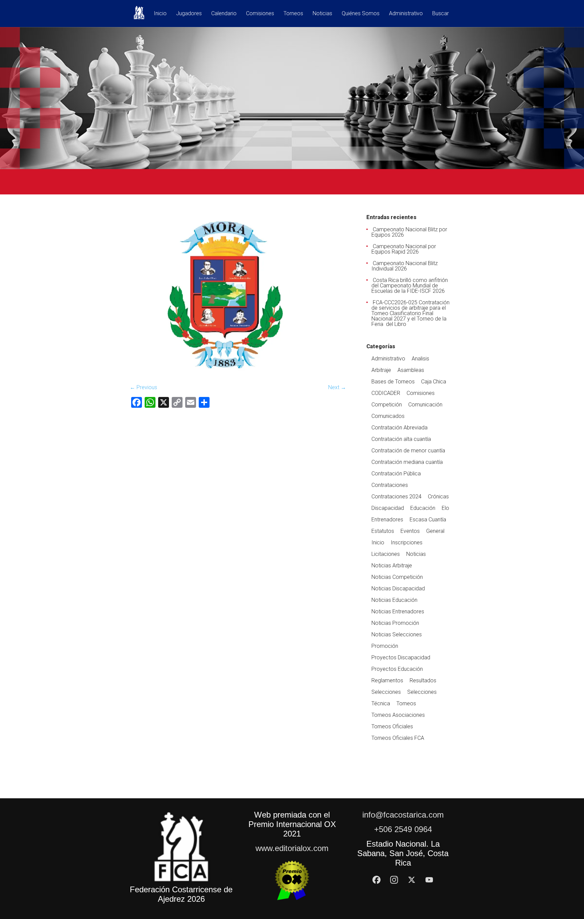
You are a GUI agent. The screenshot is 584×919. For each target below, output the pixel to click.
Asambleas (410, 370)
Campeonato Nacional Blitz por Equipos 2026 (409, 232)
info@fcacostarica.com (403, 814)
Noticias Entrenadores (397, 611)
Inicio (160, 14)
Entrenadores (387, 519)
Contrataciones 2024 (396, 496)
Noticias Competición (397, 577)
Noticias (322, 14)
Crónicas (438, 496)
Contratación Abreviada (399, 427)
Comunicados (388, 416)
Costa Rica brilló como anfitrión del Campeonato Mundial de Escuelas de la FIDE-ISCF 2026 (409, 285)
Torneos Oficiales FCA (397, 738)
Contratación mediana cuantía (407, 462)
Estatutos (382, 531)
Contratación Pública (396, 473)
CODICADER (385, 393)
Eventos (410, 531)
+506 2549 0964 (403, 829)
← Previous (143, 387)
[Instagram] (394, 879)
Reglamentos (387, 680)
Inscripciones (406, 542)
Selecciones (386, 692)
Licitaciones (385, 554)
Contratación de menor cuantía (408, 450)
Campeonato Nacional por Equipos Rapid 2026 (403, 249)
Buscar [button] (440, 14)
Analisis (420, 358)
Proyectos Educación (397, 669)
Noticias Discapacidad (398, 588)
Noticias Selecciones (396, 634)
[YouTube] (429, 879)
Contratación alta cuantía (401, 439)
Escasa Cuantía (428, 519)
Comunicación (425, 404)
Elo (445, 508)
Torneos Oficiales (392, 726)
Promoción (384, 646)
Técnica (380, 703)
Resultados (423, 680)
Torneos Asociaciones (398, 715)
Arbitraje (381, 370)
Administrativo (406, 14)
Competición (386, 404)
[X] (411, 879)
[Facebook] (376, 879)
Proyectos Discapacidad (400, 657)
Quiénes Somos (361, 14)
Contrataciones (389, 485)
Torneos (293, 14)
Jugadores (189, 14)
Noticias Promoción (395, 623)
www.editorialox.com (292, 848)
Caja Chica (433, 381)
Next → (337, 387)
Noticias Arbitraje (391, 565)
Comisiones (260, 14)
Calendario (224, 14)
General (435, 531)
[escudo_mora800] (238, 375)
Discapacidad (387, 508)
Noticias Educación (394, 600)
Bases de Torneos (393, 381)
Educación (422, 508)
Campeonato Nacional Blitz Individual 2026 (404, 266)
